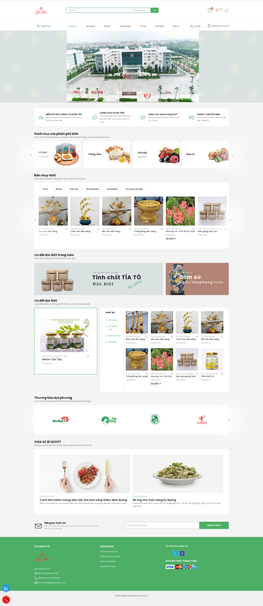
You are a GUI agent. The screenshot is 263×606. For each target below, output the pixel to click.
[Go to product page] (53, 211)
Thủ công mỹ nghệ (133, 189)
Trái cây (146, 229)
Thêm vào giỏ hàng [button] (158, 201)
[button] (31, 155)
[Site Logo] (41, 11)
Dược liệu (74, 189)
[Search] (154, 10)
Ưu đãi (197, 26)
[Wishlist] (227, 11)
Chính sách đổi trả (108, 561)
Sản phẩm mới (113, 328)
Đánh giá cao (114, 335)
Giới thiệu (159, 26)
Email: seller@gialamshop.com (51, 582)
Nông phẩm (112, 189)
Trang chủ (72, 26)
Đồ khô (59, 189)
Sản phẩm (90, 26)
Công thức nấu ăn (220, 26)
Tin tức (143, 26)
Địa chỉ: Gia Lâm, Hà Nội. (48, 573)
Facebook (182, 553)
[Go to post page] (85, 474)
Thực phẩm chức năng (183, 229)
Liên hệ (176, 26)
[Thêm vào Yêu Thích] (66, 229)
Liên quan (112, 320)
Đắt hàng (112, 342)
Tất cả (45, 189)
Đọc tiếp (63, 201)
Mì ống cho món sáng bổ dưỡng (61, 500)
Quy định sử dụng (107, 566)
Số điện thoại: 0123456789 (49, 578)
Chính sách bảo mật (109, 551)
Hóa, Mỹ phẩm (92, 189)
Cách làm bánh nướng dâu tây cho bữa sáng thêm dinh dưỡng (176, 500)
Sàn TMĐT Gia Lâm (42, 569)
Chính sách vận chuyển (110, 556)
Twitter (175, 553)
